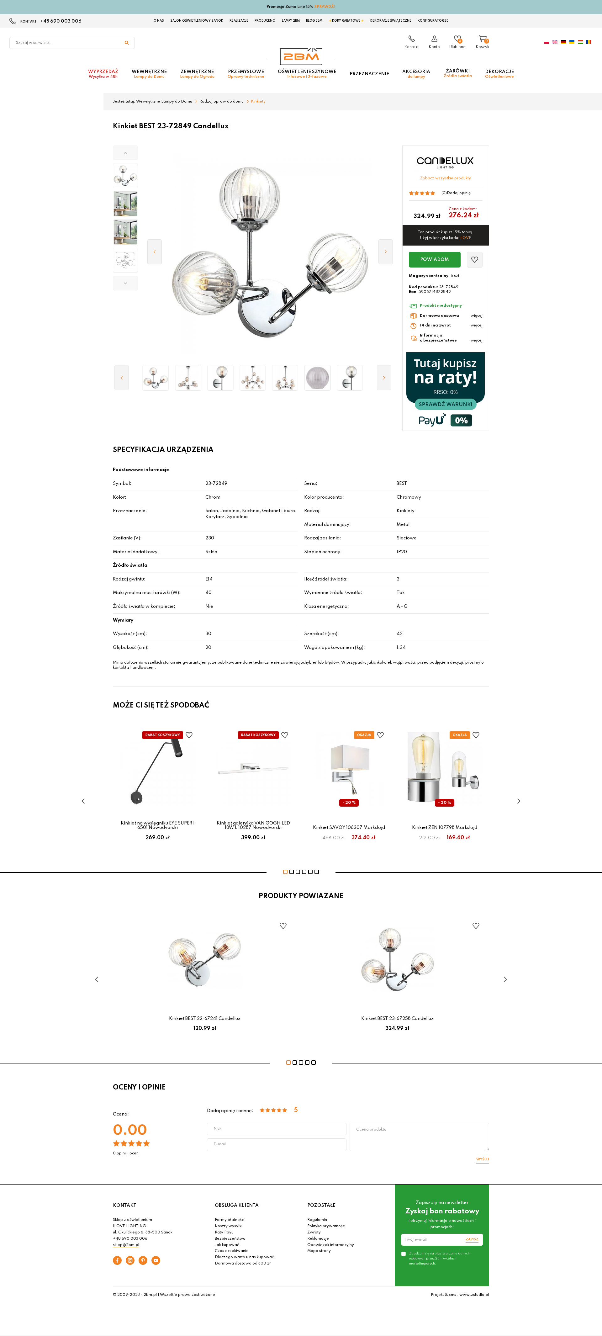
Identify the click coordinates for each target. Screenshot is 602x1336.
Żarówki (458, 73)
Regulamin (317, 1220)
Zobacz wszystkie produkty (445, 178)
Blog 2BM (314, 20)
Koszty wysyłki (228, 1226)
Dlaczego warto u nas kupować (244, 1257)
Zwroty (314, 1232)
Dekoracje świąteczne (390, 20)
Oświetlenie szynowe (307, 74)
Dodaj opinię (459, 193)
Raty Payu (224, 1232)
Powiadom (434, 259)
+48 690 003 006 (61, 21)
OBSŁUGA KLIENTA (237, 1205)
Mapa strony (319, 1251)
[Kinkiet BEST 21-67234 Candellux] (220, 378)
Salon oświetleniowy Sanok (196, 20)
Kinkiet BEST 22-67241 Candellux (204, 1018)
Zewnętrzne (197, 74)
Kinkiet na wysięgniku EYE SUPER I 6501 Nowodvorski (158, 825)
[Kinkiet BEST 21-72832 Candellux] (350, 378)
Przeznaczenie (369, 74)
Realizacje (239, 20)
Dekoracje (499, 74)
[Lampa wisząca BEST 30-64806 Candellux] (253, 378)
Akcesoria (416, 74)
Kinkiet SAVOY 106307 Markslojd (349, 827)
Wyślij (482, 1159)
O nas (159, 20)
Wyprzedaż (103, 74)
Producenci (265, 20)
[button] (125, 153)
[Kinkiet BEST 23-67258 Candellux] (156, 378)
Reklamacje (318, 1239)
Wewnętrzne (149, 74)
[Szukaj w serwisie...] (127, 43)
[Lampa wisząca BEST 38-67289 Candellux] (285, 378)
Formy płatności (230, 1220)
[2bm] (301, 56)
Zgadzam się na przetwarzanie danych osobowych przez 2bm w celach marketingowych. (439, 1258)
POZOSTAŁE (321, 1205)
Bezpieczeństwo (230, 1239)
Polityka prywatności (326, 1226)
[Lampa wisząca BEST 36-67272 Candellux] (188, 378)
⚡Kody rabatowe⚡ (346, 20)
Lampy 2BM (291, 20)
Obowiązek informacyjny (330, 1245)
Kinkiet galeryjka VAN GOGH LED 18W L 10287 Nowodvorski (253, 825)
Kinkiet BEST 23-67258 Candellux (397, 1018)
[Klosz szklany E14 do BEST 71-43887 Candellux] (317, 378)
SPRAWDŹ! (324, 7)
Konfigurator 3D (433, 20)
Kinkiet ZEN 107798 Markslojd (444, 827)
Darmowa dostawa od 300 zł (243, 1263)
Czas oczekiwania (232, 1251)
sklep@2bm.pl (126, 1245)
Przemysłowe (246, 74)
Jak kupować (227, 1245)
